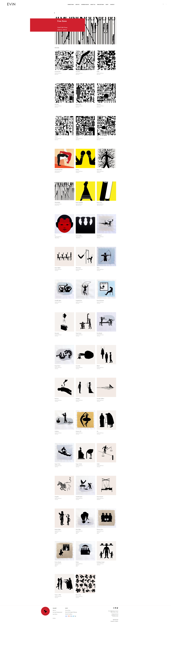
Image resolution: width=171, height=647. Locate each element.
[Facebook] (115, 608)
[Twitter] (117, 608)
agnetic (117, 621)
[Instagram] (114, 608)
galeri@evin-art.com (115, 615)
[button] (163, 4)
